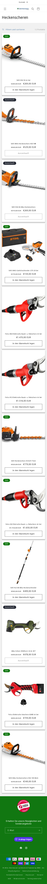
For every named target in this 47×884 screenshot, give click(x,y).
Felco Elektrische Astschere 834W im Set (23, 715)
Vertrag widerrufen (35, 878)
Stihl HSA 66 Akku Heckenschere (23, 207)
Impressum (30, 875)
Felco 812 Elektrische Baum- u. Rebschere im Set (23, 397)
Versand (40, 875)
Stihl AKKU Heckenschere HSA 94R (23, 144)
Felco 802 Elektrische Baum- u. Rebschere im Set (23, 334)
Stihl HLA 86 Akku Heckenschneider (23, 588)
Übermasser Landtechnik (18, 868)
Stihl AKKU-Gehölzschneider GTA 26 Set (23, 271)
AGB (9, 878)
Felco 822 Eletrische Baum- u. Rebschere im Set (23, 524)
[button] (5, 9)
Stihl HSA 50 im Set (23, 80)
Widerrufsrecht (19, 878)
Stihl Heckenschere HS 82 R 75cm (23, 461)
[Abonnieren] (39, 830)
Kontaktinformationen (14, 875)
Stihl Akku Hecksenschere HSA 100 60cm (23, 778)
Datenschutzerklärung (30, 871)
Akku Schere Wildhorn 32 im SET (23, 651)
